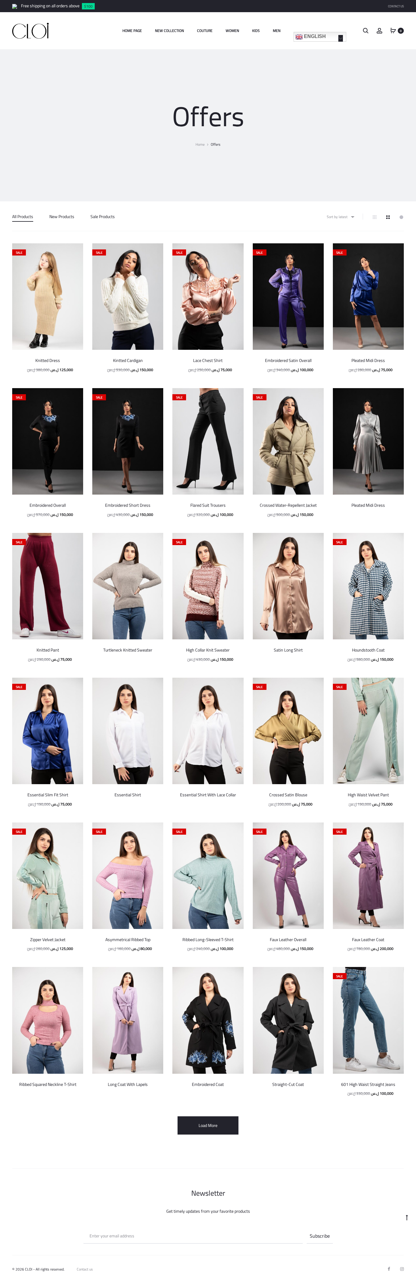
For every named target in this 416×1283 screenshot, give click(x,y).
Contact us (85, 1269)
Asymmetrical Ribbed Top (127, 940)
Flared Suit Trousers (208, 505)
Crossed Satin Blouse (288, 795)
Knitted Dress (47, 360)
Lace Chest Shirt (208, 360)
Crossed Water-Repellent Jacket (288, 505)
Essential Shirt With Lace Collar (208, 795)
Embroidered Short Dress (127, 505)
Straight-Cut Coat (288, 1084)
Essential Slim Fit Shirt (47, 795)
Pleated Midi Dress (368, 360)
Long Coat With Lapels (128, 1084)
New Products (61, 217)
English (314, 36)
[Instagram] (402, 1269)
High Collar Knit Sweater (208, 650)
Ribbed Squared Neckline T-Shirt (47, 1084)
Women (232, 30)
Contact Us (396, 6)
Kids (256, 30)
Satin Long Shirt (288, 650)
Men (276, 30)
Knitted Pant (48, 650)
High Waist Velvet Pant (368, 795)
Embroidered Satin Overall (288, 360)
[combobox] (340, 217)
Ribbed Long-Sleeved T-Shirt (208, 940)
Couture (205, 30)
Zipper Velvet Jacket (47, 940)
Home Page (132, 30)
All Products (22, 217)
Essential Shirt (128, 795)
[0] (393, 30)
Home (200, 144)
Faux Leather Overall (288, 940)
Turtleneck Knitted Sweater (127, 650)
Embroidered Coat (208, 1084)
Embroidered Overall (48, 505)
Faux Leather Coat (368, 940)
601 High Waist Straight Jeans (368, 1084)
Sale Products (102, 217)
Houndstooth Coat (368, 650)
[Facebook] (389, 1269)
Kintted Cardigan (128, 360)
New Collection (169, 30)
